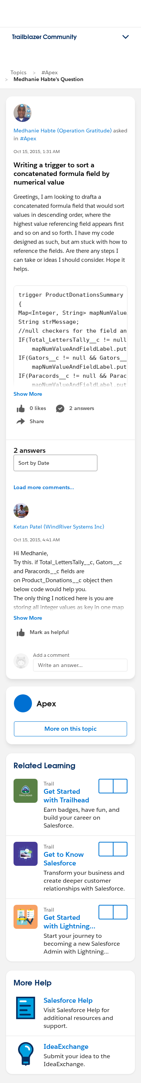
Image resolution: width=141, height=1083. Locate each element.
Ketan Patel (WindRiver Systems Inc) (59, 526)
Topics (18, 72)
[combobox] (55, 463)
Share (29, 423)
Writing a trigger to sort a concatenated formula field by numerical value (61, 173)
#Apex (49, 72)
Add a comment (51, 655)
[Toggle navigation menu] (125, 37)
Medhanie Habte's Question (48, 79)
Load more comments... (44, 487)
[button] (70, 728)
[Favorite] (106, 786)
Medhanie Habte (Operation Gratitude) (63, 130)
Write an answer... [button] (60, 665)
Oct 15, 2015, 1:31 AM (37, 151)
